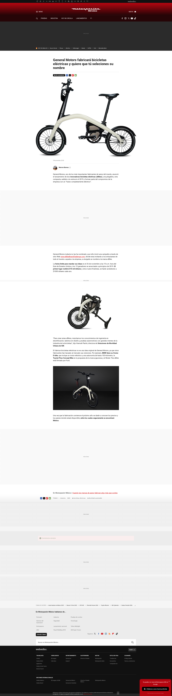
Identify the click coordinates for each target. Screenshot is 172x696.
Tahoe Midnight (75, 626)
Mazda (83, 48)
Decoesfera (113, 661)
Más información (87, 694)
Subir (131, 649)
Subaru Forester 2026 (126, 605)
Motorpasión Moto (99, 661)
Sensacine (68, 658)
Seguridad (56, 621)
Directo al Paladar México (84, 681)
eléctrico (68, 48)
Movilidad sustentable (95, 498)
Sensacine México (70, 680)
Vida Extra (53, 661)
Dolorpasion (40, 626)
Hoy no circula (67, 18)
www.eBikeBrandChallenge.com (73, 257)
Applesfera (39, 663)
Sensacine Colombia (71, 683)
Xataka (38, 658)
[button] (64, 167)
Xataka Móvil (39, 661)
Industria (54, 18)
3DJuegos (53, 658)
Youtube (132, 18)
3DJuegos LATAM (55, 680)
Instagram (125, 18)
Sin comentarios (60, 75)
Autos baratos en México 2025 (56, 605)
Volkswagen (76, 48)
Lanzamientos (81, 18)
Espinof (68, 661)
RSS (109, 633)
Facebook (122, 18)
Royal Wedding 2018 (60, 630)
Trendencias (113, 658)
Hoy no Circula (53, 48)
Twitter (129, 18)
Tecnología (74, 621)
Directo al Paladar (84, 658)
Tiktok (135, 18)
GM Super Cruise (76, 630)
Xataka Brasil (39, 683)
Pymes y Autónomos (130, 661)
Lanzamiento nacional (60, 626)
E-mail (76, 75)
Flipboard (73, 75)
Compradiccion (113, 663)
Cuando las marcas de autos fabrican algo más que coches (95, 493)
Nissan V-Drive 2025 (72, 605)
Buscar (132, 642)
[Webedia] (41, 649)
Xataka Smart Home (41, 666)
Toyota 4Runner (105, 605)
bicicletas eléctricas (79, 498)
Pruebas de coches (76, 617)
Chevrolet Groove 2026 (92, 605)
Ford (95, 48)
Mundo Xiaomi (40, 668)
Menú (41, 12)
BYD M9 (82, 605)
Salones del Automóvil (39, 622)
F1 (91, 18)
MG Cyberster (115, 605)
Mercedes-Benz (103, 48)
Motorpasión (98, 658)
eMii (37, 630)
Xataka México (40, 680)
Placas (61, 48)
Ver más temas (41, 634)
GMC (68, 498)
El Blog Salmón (128, 658)
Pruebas (44, 18)
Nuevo (131, 12)
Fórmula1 (39, 617)
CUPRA (89, 48)
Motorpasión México (86, 9)
